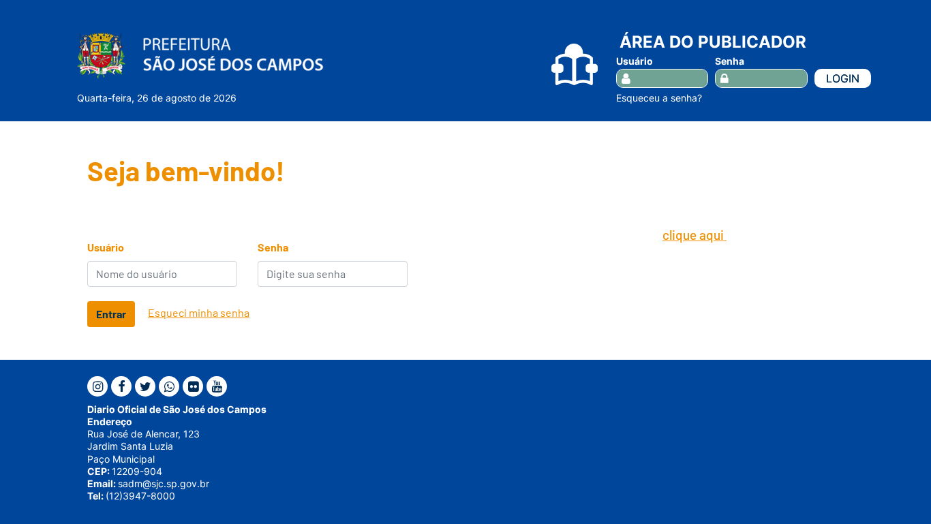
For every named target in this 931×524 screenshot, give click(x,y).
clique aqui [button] (694, 235)
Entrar (111, 313)
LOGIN (842, 78)
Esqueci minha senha (198, 312)
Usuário (634, 61)
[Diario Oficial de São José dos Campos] (200, 55)
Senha (729, 61)
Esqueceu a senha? (659, 98)
